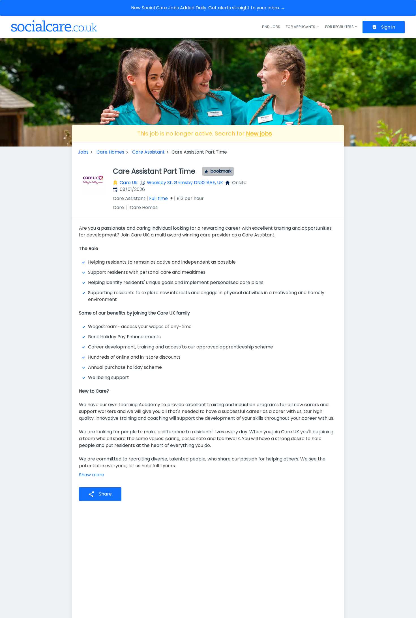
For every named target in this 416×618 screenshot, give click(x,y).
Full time (158, 198)
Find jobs (271, 26)
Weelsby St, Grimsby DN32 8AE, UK (185, 182)
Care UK (129, 182)
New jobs (259, 133)
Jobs (83, 152)
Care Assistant (148, 152)
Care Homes (110, 152)
